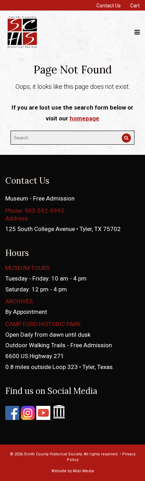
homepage (84, 118)
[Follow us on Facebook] (12, 417)
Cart (135, 5)
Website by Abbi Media (72, 471)
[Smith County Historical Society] (22, 47)
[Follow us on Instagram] (27, 417)
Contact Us (108, 5)
